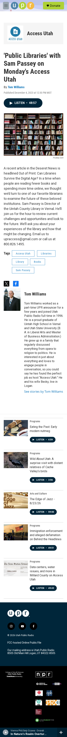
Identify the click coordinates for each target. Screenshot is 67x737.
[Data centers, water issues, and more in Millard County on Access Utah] (16, 568)
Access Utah (40, 33)
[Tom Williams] (12, 299)
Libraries (46, 253)
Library (20, 261)
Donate (55, 5)
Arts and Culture (38, 493)
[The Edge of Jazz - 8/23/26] (16, 500)
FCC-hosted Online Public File (24, 642)
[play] (5, 732)
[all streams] (62, 732)
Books (37, 261)
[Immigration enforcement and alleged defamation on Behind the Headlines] (16, 532)
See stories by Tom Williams (43, 391)
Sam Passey (23, 270)
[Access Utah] (15, 33)
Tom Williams (16, 87)
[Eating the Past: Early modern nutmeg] (16, 428)
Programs (35, 421)
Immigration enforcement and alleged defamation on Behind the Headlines (46, 535)
